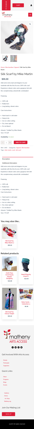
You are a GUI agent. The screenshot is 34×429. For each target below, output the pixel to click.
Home (2, 67)
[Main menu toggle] (30, 15)
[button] (6, 5)
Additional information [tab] (9, 163)
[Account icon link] (31, 5)
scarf (13, 150)
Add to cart (21, 142)
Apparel (16, 67)
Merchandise (9, 67)
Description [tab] (6, 159)
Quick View (9, 237)
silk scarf (18, 150)
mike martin (7, 150)
